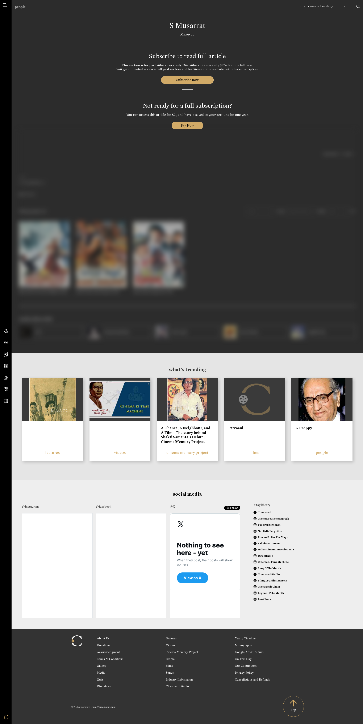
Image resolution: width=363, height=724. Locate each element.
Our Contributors (246, 665)
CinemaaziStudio (269, 574)
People (170, 659)
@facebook (103, 506)
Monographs (243, 645)
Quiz (100, 679)
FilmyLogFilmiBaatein (272, 580)
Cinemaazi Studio (177, 686)
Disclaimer (104, 686)
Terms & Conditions (110, 659)
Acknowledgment (108, 652)
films (254, 452)
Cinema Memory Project (182, 652)
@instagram (30, 506)
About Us (103, 638)
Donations (103, 645)
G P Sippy (304, 428)
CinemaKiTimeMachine (273, 561)
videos (120, 452)
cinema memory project (187, 452)
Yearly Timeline (245, 638)
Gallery (102, 665)
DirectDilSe (265, 555)
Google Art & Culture (249, 652)
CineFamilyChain (269, 586)
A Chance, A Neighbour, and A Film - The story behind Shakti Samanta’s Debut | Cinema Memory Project (185, 435)
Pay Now (187, 125)
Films (169, 665)
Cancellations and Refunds (252, 679)
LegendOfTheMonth (271, 592)
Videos (170, 645)
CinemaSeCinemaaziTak (273, 518)
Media (101, 672)
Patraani (235, 428)
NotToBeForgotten (270, 531)
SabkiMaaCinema (269, 543)
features (52, 452)
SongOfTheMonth (269, 568)
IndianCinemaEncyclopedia (276, 549)
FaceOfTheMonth (269, 524)
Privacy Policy (244, 672)
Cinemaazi (264, 512)
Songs (170, 672)
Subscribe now (187, 80)
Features (171, 638)
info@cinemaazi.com (104, 707)
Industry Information (179, 679)
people (20, 7)
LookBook (264, 599)
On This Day (243, 659)
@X (172, 506)
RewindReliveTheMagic (273, 537)
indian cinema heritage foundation (324, 6)
